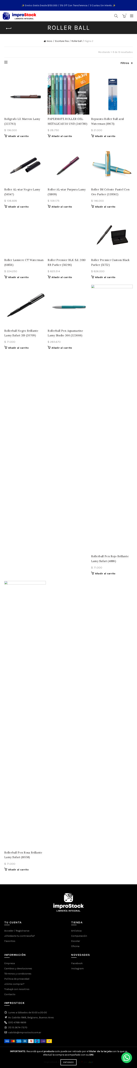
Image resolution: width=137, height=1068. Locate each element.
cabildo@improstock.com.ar (24, 1032)
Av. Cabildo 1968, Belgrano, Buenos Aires (31, 1017)
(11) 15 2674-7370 (17, 1027)
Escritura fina (62, 41)
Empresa (9, 963)
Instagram (77, 968)
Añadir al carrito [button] (18, 136)
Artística (76, 930)
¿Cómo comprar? (14, 984)
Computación (79, 935)
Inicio (49, 41)
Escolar (75, 941)
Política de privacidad (16, 978)
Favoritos (9, 941)
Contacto (9, 994)
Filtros (125, 63)
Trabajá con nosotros (16, 989)
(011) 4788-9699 (17, 1022)
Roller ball (77, 41)
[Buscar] (116, 16)
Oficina (75, 946)
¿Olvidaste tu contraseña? (19, 935)
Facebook (77, 963)
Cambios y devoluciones (18, 968)
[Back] (8, 28)
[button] (126, 1057)
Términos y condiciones (17, 973)
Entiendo (68, 1062)
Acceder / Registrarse (16, 930)
